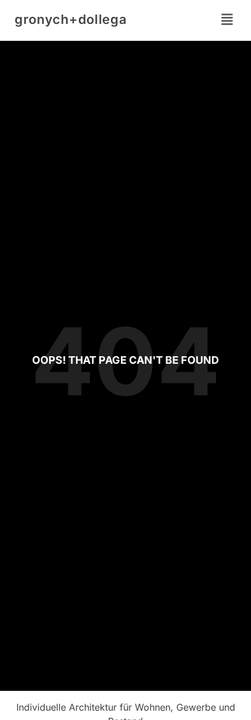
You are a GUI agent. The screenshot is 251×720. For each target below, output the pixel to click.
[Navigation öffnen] (227, 19)
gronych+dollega (71, 19)
